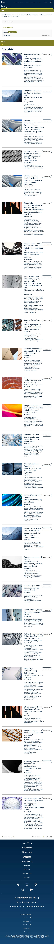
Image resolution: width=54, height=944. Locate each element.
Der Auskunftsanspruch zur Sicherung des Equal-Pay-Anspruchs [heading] (33, 381)
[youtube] (31, 889)
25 (44, 837)
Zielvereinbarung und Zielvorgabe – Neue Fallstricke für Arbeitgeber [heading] (33, 352)
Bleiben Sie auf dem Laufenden (26, 906)
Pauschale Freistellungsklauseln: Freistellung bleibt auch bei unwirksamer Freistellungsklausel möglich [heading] (34, 208)
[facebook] (35, 884)
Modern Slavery (26, 924)
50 (47, 837)
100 (50, 837)
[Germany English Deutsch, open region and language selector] (51, 2)
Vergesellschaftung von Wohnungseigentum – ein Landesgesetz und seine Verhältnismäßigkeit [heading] (33, 60)
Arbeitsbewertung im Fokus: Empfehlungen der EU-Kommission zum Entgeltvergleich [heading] (33, 637)
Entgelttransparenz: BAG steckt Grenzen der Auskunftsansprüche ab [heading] (33, 95)
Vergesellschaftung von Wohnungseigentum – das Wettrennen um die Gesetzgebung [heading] (33, 324)
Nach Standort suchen (27, 902)
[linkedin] (18, 884)
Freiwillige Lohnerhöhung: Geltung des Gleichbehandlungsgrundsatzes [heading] (33, 673)
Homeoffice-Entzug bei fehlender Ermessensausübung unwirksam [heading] (34, 498)
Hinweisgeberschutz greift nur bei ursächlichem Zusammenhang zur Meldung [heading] (32, 766)
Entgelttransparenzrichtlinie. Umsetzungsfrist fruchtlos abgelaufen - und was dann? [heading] (33, 561)
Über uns (28, 2)
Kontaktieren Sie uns (26, 897)
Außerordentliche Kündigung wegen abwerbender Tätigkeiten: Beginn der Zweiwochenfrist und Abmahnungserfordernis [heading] (34, 284)
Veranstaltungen (27, 873)
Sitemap (26, 931)
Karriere (38, 2)
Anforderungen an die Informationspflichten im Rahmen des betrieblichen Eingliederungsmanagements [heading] (34, 804)
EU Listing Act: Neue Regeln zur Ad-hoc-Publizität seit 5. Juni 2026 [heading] (33, 710)
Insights (33, 2)
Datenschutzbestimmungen (26, 914)
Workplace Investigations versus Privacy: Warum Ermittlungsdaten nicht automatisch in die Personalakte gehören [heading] (34, 126)
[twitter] (27, 884)
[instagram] (23, 889)
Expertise (22, 2)
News (2, 10)
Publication (46, 54)
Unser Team (16, 2)
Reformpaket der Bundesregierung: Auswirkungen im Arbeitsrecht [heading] (31, 438)
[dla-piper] (5, 2)
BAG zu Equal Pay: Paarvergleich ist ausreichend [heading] (32, 588)
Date (2, 44)
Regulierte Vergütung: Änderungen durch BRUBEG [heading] (33, 612)
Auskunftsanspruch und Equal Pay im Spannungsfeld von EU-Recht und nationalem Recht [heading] (32, 532)
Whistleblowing (26, 928)
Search (46, 2)
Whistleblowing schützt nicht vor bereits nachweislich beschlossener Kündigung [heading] (33, 180)
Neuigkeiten (27, 869)
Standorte (27, 865)
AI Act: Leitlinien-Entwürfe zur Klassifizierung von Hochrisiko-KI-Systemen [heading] (32, 468)
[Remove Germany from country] (15, 32)
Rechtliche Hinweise (26, 917)
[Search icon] (3, 21)
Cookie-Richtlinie (26, 921)
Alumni (26, 877)
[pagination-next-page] (13, 837)
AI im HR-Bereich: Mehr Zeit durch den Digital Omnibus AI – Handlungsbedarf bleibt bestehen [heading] (33, 155)
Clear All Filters (46, 35)
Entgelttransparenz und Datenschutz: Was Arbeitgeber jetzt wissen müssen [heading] (33, 408)
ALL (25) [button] (3, 41)
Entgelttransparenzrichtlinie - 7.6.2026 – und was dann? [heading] (33, 732)
